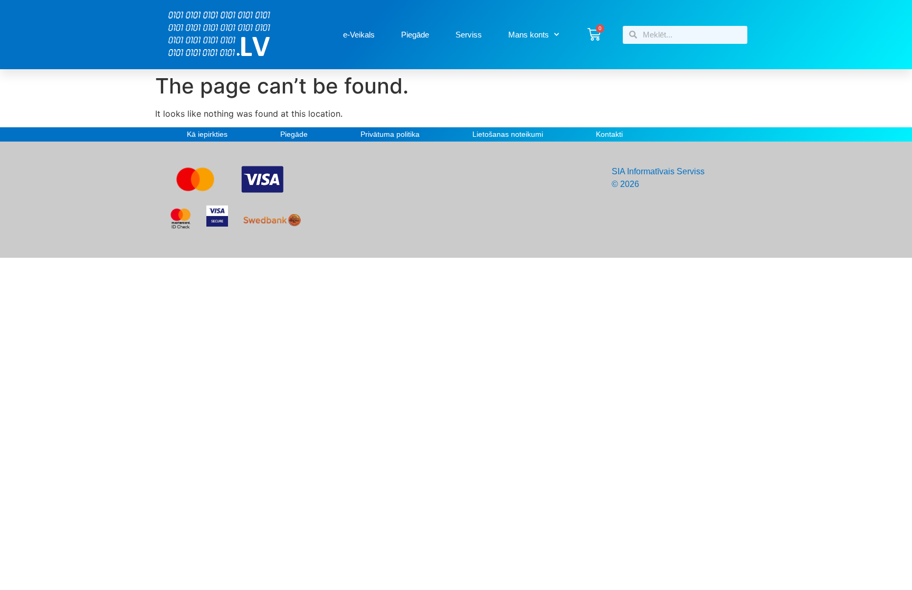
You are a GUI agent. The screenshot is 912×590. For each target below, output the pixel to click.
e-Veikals (359, 34)
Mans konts (528, 34)
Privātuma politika (390, 134)
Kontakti (609, 134)
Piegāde (415, 34)
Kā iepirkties (207, 134)
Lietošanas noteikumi (507, 134)
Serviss (468, 34)
